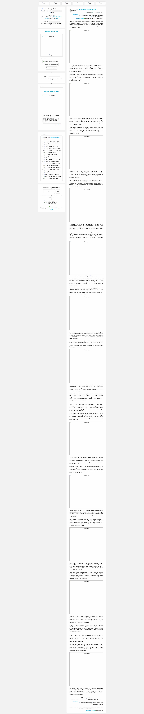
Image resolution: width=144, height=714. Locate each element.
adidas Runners (75, 688)
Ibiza (85, 460)
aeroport (95, 77)
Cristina (93, 292)
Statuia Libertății (73, 406)
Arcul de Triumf (82, 466)
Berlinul (71, 459)
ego (93, 345)
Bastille (91, 394)
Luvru (78, 336)
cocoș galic (71, 400)
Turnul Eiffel (99, 404)
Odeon (83, 573)
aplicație (71, 335)
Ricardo (81, 572)
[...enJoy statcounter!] (50, 197)
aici (89, 276)
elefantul (101, 395)
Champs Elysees (93, 288)
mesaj (99, 699)
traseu (90, 576)
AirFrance (99, 76)
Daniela (98, 292)
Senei (85, 469)
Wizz (74, 127)
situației (71, 70)
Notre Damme (96, 466)
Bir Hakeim (84, 400)
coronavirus (99, 510)
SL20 (80, 638)
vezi (53, 187)
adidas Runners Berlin (90, 413)
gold (90, 418)
